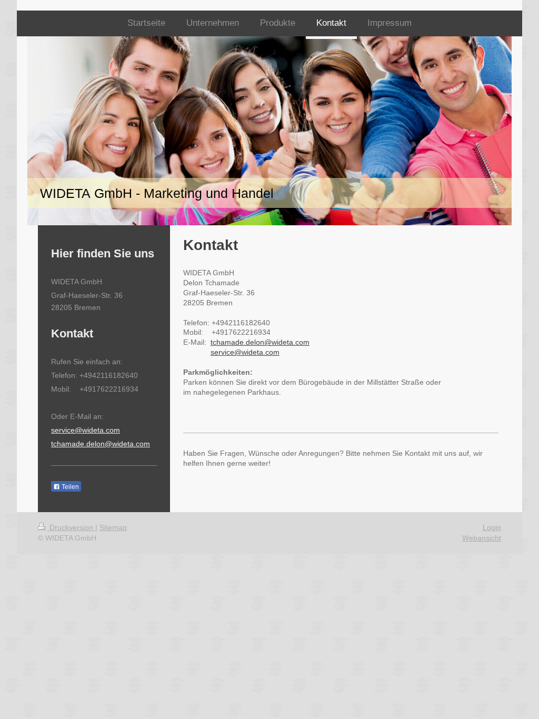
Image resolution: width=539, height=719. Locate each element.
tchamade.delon (78, 444)
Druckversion (71, 527)
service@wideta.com (245, 352)
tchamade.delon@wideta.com (260, 342)
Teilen (69, 487)
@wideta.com (127, 444)
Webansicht (481, 538)
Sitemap (113, 527)
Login (492, 527)
